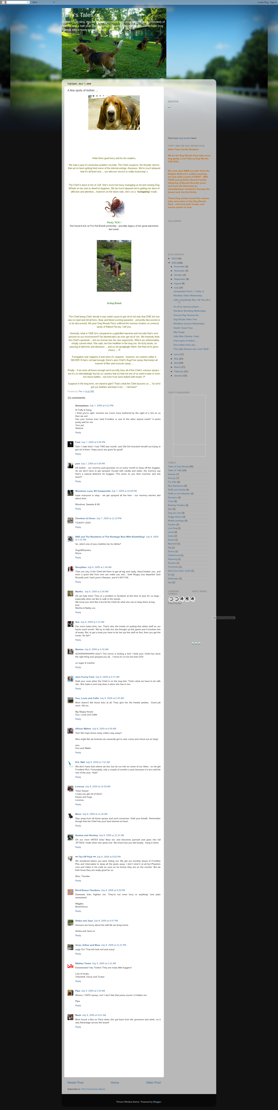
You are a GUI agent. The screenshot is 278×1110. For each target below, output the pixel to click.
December (179, 266)
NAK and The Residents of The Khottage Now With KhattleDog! (110, 537)
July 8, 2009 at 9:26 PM (113, 890)
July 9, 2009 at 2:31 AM (104, 963)
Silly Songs (179, 332)
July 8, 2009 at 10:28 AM (97, 786)
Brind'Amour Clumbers (87, 890)
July (176, 287)
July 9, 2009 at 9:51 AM (94, 1015)
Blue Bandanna (176, 486)
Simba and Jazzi (84, 921)
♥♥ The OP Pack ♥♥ (85, 857)
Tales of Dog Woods (178, 466)
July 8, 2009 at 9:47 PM (106, 921)
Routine (172, 563)
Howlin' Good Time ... (184, 328)
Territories (173, 567)
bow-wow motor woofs (179, 571)
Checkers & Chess (85, 518)
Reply (78, 432)
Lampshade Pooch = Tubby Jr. (188, 291)
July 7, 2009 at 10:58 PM (124, 491)
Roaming (172, 559)
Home (115, 1082)
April (176, 363)
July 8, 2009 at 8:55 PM (109, 857)
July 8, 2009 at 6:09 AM (104, 728)
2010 (174, 258)
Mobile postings (176, 520)
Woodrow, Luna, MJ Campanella (93, 491)
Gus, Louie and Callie (87, 698)
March (177, 367)
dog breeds (185, 138)
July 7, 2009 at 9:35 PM (93, 442)
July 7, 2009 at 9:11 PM (101, 405)
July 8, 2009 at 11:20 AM (94, 814)
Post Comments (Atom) (93, 1089)
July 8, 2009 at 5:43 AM (112, 698)
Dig (169, 547)
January (178, 375)
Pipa (77, 991)
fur (169, 574)
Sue (77, 622)
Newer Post (75, 1082)
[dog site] (181, 135)
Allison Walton (83, 728)
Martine (79, 649)
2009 (174, 263)
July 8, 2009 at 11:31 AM (111, 835)
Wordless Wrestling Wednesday (189, 311)
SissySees (81, 567)
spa (170, 582)
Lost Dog (172, 528)
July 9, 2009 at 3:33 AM (93, 991)
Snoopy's (172, 497)
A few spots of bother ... (185, 340)
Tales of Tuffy (175, 470)
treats (171, 536)
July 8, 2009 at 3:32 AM (96, 649)
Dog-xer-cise (174, 513)
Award (171, 540)
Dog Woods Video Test (185, 319)
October (178, 275)
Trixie (170, 501)
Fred (77, 442)
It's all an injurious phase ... (187, 306)
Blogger (157, 1102)
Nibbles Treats (83, 963)
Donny (171, 551)
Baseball (172, 544)
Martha (79, 591)
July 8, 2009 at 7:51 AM (98, 762)
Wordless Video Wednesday (187, 295)
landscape (173, 578)
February (179, 371)
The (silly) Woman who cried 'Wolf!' (191, 349)
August (178, 283)
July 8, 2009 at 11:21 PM (113, 945)
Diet (170, 509)
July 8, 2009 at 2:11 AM (92, 622)
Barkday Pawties (176, 505)
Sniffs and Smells (176, 490)
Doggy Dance (175, 517)
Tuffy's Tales (77, 15)
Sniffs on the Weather (179, 493)
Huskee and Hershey (86, 835)
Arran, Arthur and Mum (87, 945)
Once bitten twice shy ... (185, 345)
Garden (172, 524)
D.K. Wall (80, 762)
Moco (78, 814)
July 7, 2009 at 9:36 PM (93, 463)
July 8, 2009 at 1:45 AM (99, 567)
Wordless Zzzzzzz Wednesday (188, 323)
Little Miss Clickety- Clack (186, 336)
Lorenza (79, 786)
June (177, 354)
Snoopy (172, 478)
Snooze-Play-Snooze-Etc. (186, 315)
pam (77, 463)
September (180, 279)
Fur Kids (172, 482)
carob (171, 532)
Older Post (153, 1082)
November (179, 271)
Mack (78, 1015)
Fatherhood (174, 555)
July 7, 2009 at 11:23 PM (108, 518)
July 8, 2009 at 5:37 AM (107, 677)
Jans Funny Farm (84, 677)
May (176, 359)
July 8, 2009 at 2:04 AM (96, 591)
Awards (172, 474)
